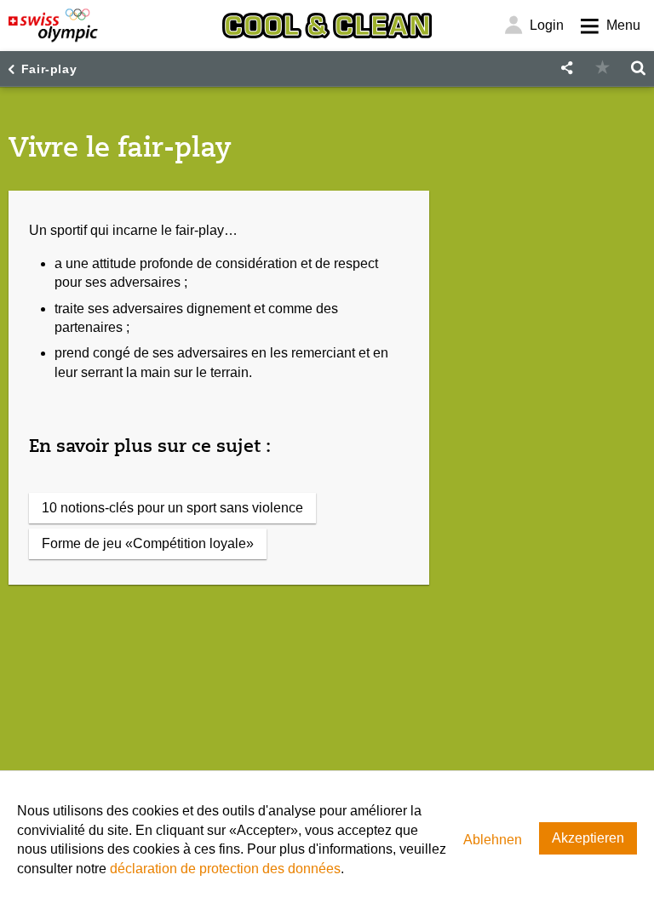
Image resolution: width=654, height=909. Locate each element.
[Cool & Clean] (327, 25)
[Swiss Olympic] (53, 25)
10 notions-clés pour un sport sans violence (172, 507)
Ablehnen (492, 839)
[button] (566, 68)
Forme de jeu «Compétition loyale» (148, 543)
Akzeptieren (588, 838)
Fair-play (49, 69)
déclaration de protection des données (225, 868)
